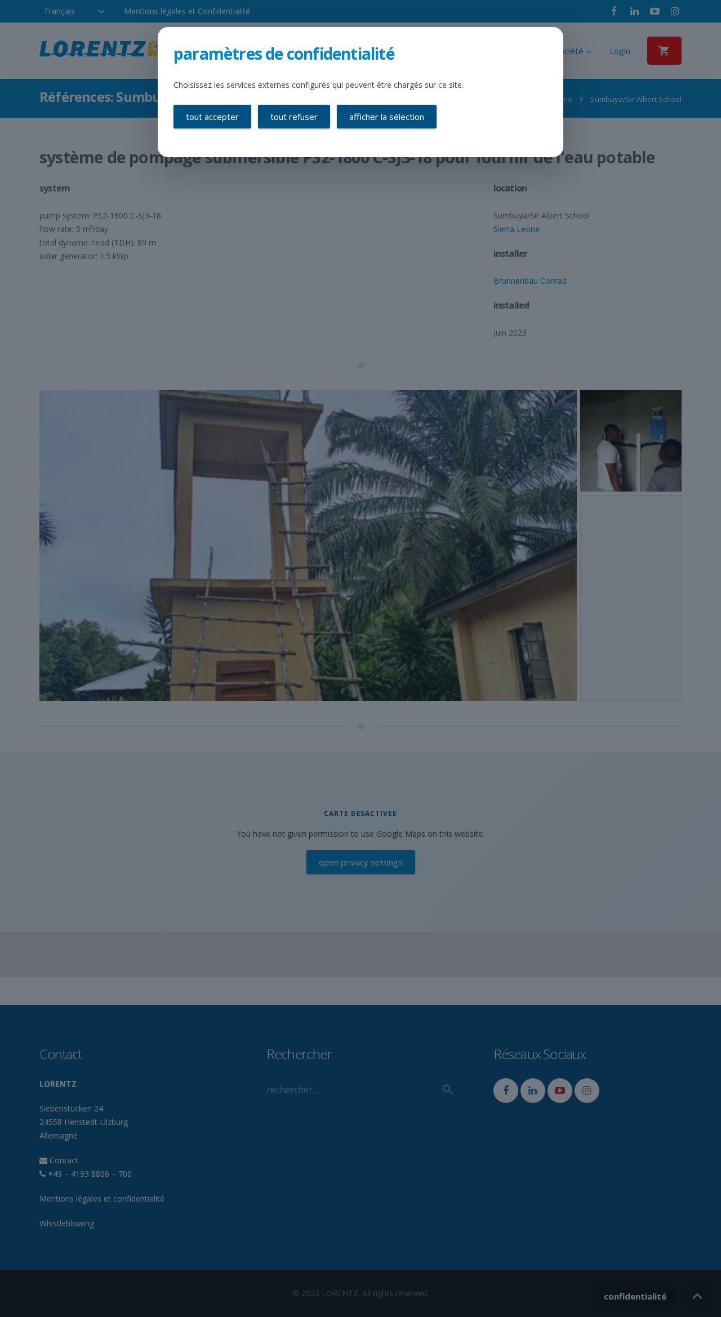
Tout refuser (294, 116)
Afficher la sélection (386, 116)
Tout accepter (212, 116)
